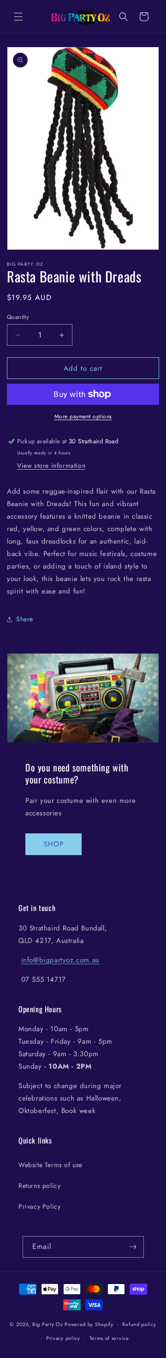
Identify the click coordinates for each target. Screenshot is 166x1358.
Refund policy (139, 1324)
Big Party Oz (47, 1324)
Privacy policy (63, 1338)
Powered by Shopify (89, 1324)
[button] (18, 16)
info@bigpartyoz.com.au (60, 960)
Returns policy (39, 1185)
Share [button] (24, 619)
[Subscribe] (133, 1247)
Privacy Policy (39, 1206)
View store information (51, 465)
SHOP (54, 844)
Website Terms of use (50, 1164)
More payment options (83, 416)
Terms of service (109, 1338)
